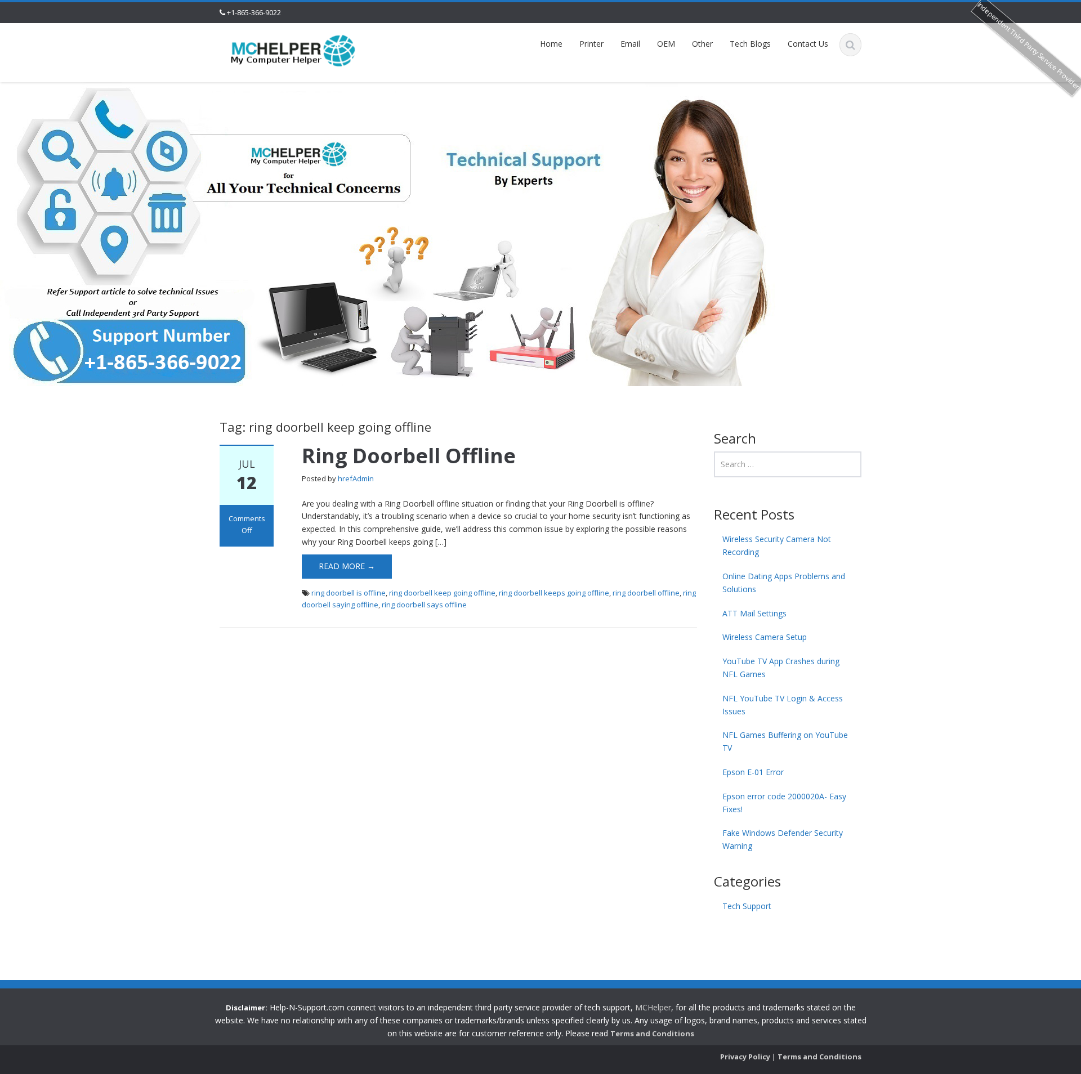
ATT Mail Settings (754, 613)
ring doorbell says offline (424, 604)
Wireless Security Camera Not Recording (776, 545)
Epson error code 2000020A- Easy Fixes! (784, 803)
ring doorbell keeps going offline (554, 593)
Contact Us (808, 43)
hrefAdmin (356, 478)
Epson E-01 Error (753, 772)
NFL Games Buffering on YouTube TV (785, 741)
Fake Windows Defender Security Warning (782, 839)
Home (551, 43)
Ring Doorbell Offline (409, 455)
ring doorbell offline (646, 593)
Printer (591, 43)
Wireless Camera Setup (764, 637)
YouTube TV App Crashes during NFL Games (780, 667)
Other (702, 43)
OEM (666, 43)
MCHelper (653, 1007)
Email (630, 43)
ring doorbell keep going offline (442, 593)
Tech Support (746, 906)
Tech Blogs (750, 43)
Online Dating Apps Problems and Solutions (783, 582)
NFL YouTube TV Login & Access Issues (782, 705)
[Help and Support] (293, 49)
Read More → (347, 566)
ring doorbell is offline (348, 593)
